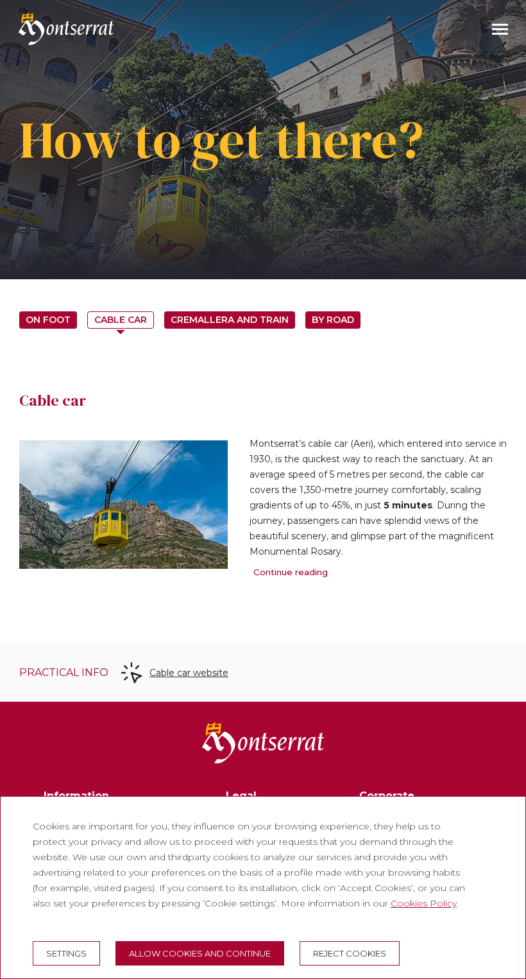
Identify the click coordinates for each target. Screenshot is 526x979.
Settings (66, 953)
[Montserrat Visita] (66, 29)
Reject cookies (349, 953)
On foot (48, 319)
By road (333, 319)
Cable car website (188, 673)
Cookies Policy (424, 903)
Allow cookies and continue (200, 953)
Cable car (120, 319)
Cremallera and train (230, 319)
